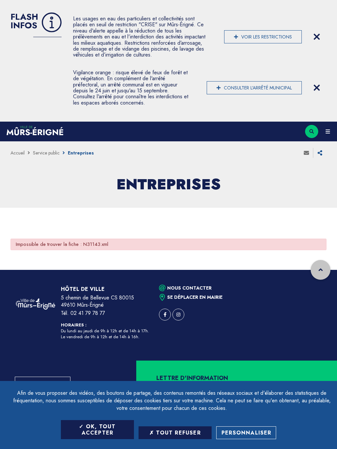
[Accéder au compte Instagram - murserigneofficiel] (178, 314)
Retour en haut (320, 270)
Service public (46, 153)
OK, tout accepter (99, 430)
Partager (319, 153)
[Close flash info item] (317, 37)
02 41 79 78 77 (87, 313)
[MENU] (327, 131)
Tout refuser (177, 433)
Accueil (18, 153)
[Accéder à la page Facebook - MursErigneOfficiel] (165, 314)
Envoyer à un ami (306, 153)
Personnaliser (246, 433)
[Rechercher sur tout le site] (311, 131)
